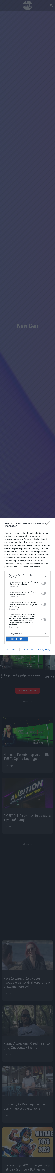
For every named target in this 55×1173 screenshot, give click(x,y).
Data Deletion (11, 649)
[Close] (49, 524)
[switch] (43, 583)
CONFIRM (16, 639)
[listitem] (27, 576)
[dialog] (27, 586)
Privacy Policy (44, 649)
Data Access (27, 649)
